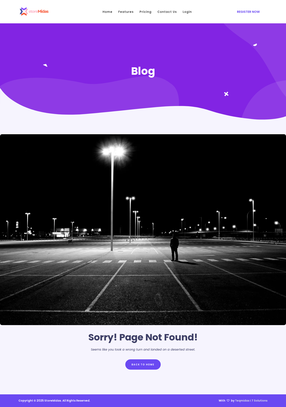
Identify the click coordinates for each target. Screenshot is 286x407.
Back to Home (143, 364)
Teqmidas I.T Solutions (251, 401)
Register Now (248, 12)
